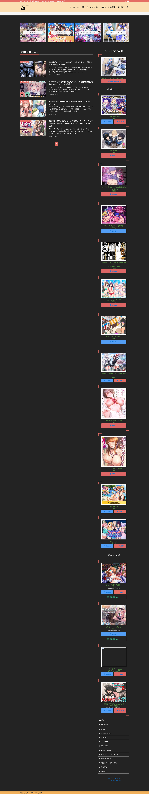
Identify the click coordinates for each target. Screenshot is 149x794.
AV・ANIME (105, 725)
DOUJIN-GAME (106, 733)
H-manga (104, 737)
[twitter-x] (125, 1)
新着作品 (104, 767)
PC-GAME (104, 746)
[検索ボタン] (127, 7)
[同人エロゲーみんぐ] (24, 7)
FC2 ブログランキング (114, 780)
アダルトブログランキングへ (114, 778)
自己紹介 (104, 771)
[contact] (128, 1)
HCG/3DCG (104, 742)
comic (103, 729)
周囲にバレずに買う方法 (109, 763)
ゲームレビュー (106, 758)
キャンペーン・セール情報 (109, 754)
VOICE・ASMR (106, 750)
